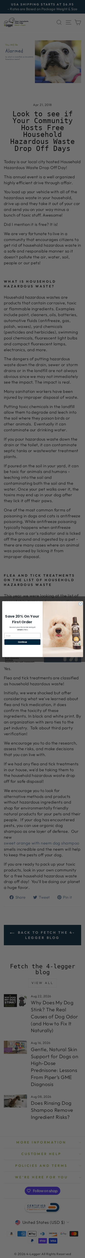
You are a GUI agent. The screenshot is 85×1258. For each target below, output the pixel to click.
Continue (22, 642)
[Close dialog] (80, 604)
